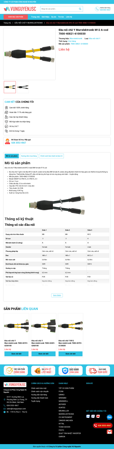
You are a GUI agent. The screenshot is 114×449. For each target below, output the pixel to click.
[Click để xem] (29, 54)
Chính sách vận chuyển (40, 391)
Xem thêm (57, 295)
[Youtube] (98, 416)
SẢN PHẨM (21, 309)
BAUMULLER (64, 411)
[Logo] (20, 9)
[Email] (109, 432)
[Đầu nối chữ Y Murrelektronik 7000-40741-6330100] (16, 325)
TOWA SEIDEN (64, 427)
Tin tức (61, 17)
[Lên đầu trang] (110, 439)
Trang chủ (35, 17)
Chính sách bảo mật (38, 388)
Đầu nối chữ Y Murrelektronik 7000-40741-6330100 (16, 343)
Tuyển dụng (35, 401)
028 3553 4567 (18, 142)
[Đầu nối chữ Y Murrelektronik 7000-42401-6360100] (43, 325)
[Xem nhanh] (26, 323)
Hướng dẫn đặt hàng (39, 395)
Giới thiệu (45, 17)
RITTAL (61, 424)
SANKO (61, 395)
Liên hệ (69, 17)
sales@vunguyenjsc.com (16, 409)
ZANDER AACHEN (66, 420)
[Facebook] (93, 416)
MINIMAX (62, 398)
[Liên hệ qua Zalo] (109, 417)
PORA (61, 391)
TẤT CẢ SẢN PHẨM (66, 388)
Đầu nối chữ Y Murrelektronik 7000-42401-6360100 (43, 343)
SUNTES (62, 408)
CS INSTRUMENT (65, 417)
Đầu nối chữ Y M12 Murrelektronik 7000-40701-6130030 (70, 343)
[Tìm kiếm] (80, 9)
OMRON (62, 437)
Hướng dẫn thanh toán (39, 398)
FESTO (61, 430)
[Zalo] (88, 416)
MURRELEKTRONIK (66, 414)
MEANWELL (63, 401)
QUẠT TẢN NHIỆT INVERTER (70, 433)
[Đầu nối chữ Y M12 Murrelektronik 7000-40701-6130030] (70, 325)
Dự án (53, 17)
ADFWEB (62, 404)
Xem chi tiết (16, 354)
